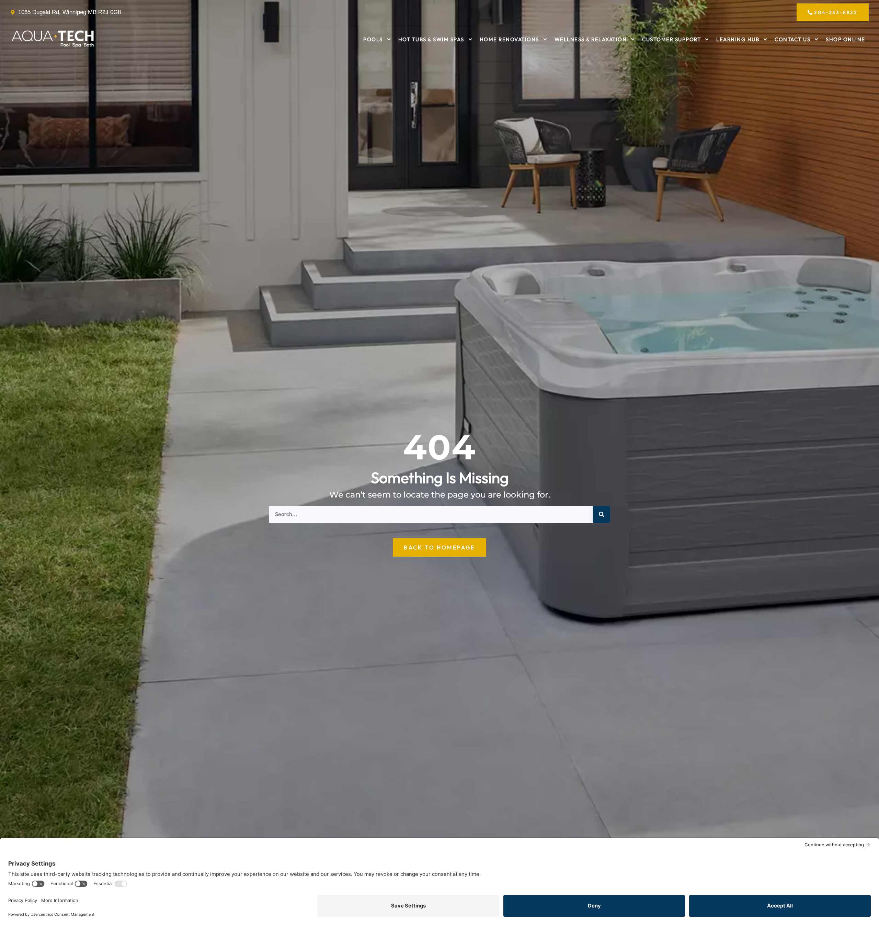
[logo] (53, 39)
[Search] (601, 514)
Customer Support (671, 39)
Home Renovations (509, 39)
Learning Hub (737, 39)
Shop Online (845, 39)
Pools (373, 39)
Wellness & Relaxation (591, 39)
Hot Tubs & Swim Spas (431, 39)
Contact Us (792, 39)
